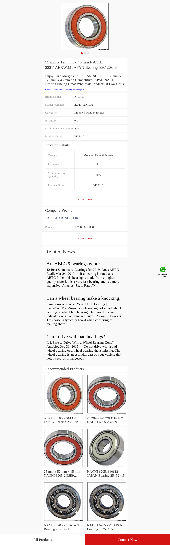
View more (85, 199)
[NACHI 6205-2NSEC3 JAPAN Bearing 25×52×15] (63, 414)
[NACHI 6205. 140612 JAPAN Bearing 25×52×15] (107, 467)
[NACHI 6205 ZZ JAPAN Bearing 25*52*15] (107, 521)
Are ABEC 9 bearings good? (73, 263)
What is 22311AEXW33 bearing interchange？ (64, 90)
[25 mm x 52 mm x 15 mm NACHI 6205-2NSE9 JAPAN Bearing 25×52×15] (107, 414)
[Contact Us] (163, 272)
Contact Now (127, 540)
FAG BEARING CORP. (63, 218)
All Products (42, 540)
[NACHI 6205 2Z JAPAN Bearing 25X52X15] (63, 521)
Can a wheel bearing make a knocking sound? (90, 298)
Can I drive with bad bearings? (75, 336)
